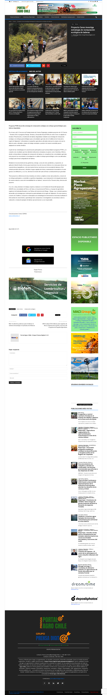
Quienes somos (39, 1)
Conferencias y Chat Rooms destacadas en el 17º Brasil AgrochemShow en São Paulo (52, 112)
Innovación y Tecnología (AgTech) (71, 84)
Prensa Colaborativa (55, 645)
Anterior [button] (11, 288)
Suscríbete (40, 17)
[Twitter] (95, 1)
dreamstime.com (74, 589)
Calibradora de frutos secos (79, 326)
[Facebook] (89, 1)
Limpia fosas (82, 327)
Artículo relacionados (18, 71)
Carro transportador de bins (87, 324)
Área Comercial (55, 17)
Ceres (73, 24)
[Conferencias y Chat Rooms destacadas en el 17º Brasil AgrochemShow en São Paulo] (53, 103)
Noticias (76, 24)
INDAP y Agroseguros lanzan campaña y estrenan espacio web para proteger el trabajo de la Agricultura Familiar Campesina (71, 114)
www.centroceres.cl (14, 216)
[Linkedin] (93, 1)
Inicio (10, 21)
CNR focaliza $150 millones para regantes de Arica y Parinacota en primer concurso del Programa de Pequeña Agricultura (54, 325)
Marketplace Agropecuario (68, 17)
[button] (96, 17)
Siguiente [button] (65, 288)
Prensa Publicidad (44, 645)
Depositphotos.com (75, 604)
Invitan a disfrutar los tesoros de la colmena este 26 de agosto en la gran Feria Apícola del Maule (90, 112)
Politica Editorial (40, 692)
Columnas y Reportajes (29, 17)
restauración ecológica (29, 309)
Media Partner (80, 17)
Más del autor (35, 71)
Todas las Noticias (14, 17)
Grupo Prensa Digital (15, 692)
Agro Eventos (85, 84)
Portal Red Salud (68, 692)
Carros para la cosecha (80, 317)
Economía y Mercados (50, 84)
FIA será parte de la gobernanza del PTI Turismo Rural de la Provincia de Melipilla (17, 112)
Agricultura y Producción (33, 108)
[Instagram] (91, 1)
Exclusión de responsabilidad (28, 692)
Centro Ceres (20, 309)
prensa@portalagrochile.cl (57, 678)
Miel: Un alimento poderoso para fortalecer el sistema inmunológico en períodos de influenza (22, 324)
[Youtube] (97, 1)
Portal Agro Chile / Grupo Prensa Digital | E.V (84, 35)
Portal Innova (60, 692)
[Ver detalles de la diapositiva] (38, 289)
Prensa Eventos (85, 692)
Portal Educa (77, 692)
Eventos (47, 17)
